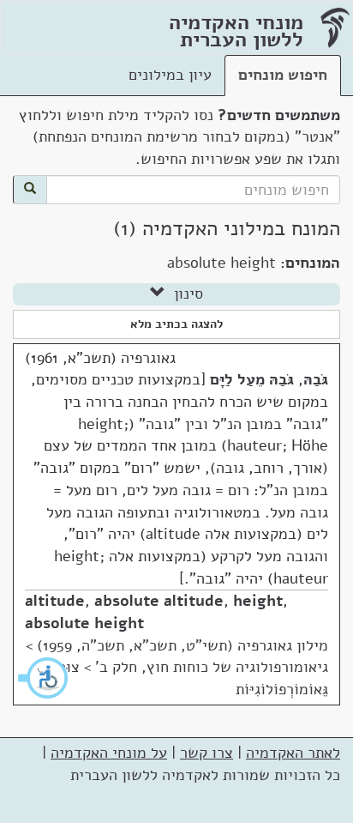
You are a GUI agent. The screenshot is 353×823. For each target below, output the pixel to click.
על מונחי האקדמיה (109, 752)
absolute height (84, 623)
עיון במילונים (170, 74)
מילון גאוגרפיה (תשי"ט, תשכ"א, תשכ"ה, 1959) (182, 645)
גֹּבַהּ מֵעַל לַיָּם (252, 379)
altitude (55, 600)
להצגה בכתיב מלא (176, 324)
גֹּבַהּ (315, 379)
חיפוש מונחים (282, 74)
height (258, 600)
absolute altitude (159, 600)
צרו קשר (206, 752)
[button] (43, 678)
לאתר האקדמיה (293, 752)
